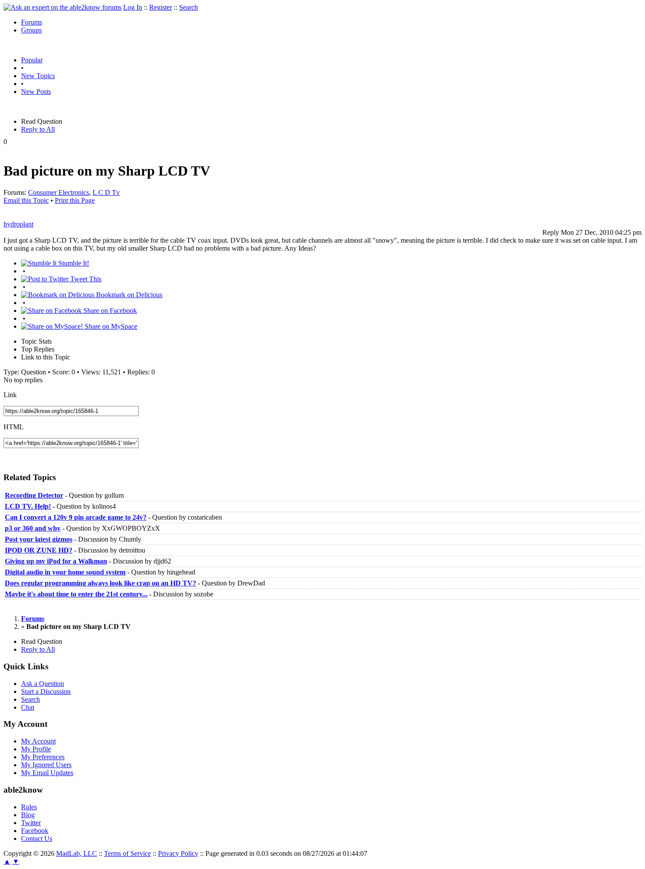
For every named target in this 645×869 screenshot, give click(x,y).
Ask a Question (42, 683)
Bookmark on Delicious (128, 294)
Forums (31, 22)
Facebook (34, 830)
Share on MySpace (110, 326)
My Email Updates (47, 772)
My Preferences (42, 757)
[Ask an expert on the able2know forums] (63, 7)
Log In (132, 7)
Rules (29, 807)
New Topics (38, 75)
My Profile (36, 749)
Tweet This (84, 279)
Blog (28, 815)
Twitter (31, 822)
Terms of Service (127, 853)
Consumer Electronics (58, 192)
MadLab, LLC (76, 853)
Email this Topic (26, 200)
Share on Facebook (109, 310)
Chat (27, 707)
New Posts (36, 91)
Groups (31, 30)
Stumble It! (73, 263)
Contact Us (36, 838)
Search (188, 7)
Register (160, 7)
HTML (14, 427)
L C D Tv (106, 192)
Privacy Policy (178, 853)
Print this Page (75, 200)
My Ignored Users (46, 764)
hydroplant (18, 224)
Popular (32, 60)
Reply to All (38, 129)
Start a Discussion (46, 691)
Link (10, 395)
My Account (38, 741)
